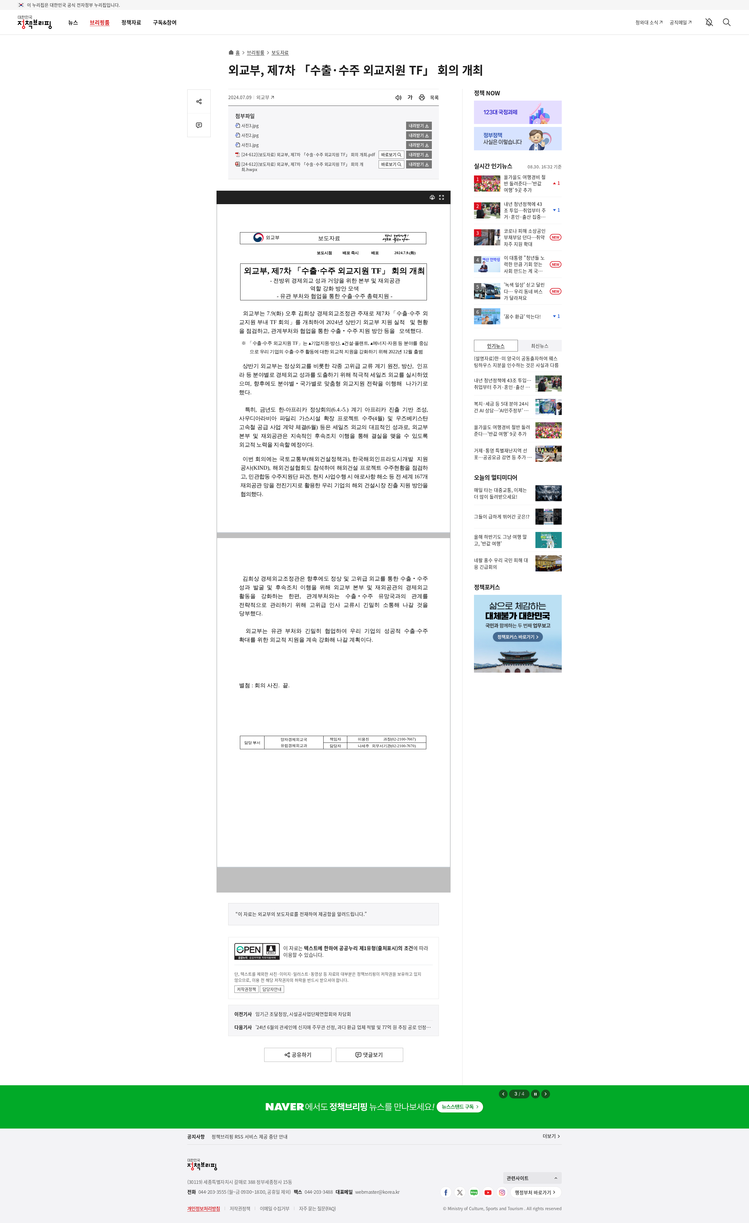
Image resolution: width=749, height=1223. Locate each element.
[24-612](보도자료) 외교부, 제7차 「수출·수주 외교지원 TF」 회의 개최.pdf (308, 154)
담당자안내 (271, 989)
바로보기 (388, 154)
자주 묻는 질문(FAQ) (317, 1208)
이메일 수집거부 (274, 1208)
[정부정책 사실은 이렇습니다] (518, 138)
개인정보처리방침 (203, 1208)
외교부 (265, 97)
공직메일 (678, 22)
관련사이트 (518, 1177)
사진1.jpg (250, 145)
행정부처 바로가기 (533, 1192)
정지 (535, 1094)
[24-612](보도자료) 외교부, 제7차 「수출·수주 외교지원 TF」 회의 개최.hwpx (302, 167)
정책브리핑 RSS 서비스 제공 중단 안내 (250, 1136)
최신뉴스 (540, 345)
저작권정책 (246, 989)
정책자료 (131, 22)
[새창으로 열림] (421, 97)
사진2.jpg (250, 135)
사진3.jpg (250, 125)
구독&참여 (165, 22)
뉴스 (73, 22)
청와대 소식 (646, 22)
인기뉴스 (496, 345)
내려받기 (416, 125)
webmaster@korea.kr (377, 1191)
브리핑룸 (100, 22)
